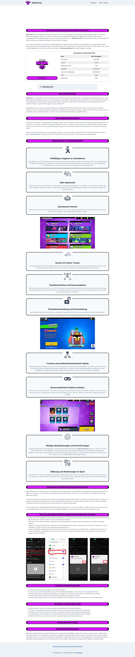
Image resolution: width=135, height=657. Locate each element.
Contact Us (62, 646)
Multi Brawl (79, 652)
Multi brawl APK (35, 134)
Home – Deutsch (103, 2)
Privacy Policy (71, 646)
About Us (55, 646)
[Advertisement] (67, 18)
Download (94, 2)
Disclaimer (79, 646)
